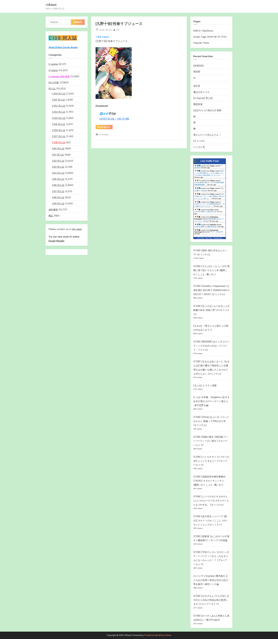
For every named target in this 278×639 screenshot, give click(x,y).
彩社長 (196, 85)
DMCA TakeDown (203, 30)
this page (77, 229)
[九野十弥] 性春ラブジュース (119, 23)
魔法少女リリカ (201, 92)
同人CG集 (54, 82)
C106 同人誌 (58, 130)
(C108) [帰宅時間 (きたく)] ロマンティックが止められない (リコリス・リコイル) (211, 345)
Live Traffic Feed (210, 161)
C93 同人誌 (58, 166)
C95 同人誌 (58, 179)
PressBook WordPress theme (157, 635)
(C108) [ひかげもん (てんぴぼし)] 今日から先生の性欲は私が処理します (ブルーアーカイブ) (211, 600)
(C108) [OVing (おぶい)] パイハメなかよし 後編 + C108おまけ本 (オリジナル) (211, 421)
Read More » (105, 127)
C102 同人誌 (58, 105)
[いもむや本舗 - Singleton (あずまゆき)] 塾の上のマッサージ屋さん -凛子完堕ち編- (211, 401)
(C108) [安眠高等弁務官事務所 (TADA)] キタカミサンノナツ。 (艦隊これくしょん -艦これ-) (209, 480)
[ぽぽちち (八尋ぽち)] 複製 (207, 110)
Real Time (208, 238)
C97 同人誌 (58, 191)
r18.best (51, 4)
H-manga (103, 134)
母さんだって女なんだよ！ (207, 134)
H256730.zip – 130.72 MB (114, 118)
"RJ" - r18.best (216, 232)
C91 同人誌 (58, 154)
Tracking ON (218, 238)
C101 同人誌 (58, 99)
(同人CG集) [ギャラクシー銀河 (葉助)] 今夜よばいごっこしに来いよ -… (209, 196)
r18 (117, 30)
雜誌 (51, 215)
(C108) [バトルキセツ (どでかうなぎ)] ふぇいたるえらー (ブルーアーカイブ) (211, 460)
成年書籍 (53, 209)
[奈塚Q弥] (198, 65)
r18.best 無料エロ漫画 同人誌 (205, 211)
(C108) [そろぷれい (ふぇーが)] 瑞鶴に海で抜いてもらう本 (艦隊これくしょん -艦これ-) (211, 270)
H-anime (53, 64)
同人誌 (52, 88)
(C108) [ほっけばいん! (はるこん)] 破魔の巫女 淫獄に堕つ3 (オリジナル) (211, 310)
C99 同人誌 (58, 203)
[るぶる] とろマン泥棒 (205, 385)
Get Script (200, 238)
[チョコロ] (198, 140)
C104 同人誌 (58, 118)
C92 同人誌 (58, 160)
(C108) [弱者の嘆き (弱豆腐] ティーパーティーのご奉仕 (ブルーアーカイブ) (211, 441)
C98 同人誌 (58, 197)
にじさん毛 (199, 146)
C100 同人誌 (58, 93)
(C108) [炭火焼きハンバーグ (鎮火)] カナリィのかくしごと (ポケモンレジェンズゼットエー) (210, 520)
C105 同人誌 (58, 124)
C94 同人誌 (58, 173)
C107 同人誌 (58, 136)
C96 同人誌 (58, 185)
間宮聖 (196, 71)
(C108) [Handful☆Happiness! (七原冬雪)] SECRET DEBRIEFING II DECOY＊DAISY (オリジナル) (211, 290)
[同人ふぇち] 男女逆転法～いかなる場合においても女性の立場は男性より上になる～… (209, 173)
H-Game (53, 70)
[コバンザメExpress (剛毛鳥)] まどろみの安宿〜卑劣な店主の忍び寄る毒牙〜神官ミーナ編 (210, 580)
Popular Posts (201, 42)
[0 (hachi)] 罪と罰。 (204, 98)
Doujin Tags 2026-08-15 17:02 (209, 36)
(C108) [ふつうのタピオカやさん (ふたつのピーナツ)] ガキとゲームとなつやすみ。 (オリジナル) (211, 500)
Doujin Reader (56, 240)
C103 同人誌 (58, 111)
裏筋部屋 (198, 104)
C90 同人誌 (58, 148)
